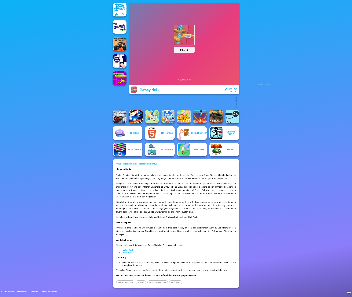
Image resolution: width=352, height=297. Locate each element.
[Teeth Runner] (168, 116)
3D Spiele (140, 282)
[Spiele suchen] (123, 14)
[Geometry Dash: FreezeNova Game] (120, 78)
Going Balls (127, 252)
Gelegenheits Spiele (130, 164)
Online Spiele (176, 282)
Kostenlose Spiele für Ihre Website (15, 292)
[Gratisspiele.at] (116, 14)
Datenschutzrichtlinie (50, 292)
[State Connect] (152, 116)
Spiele (118, 164)
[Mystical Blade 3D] (200, 116)
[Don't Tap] (120, 61)
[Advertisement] (264, 44)
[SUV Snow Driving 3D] (120, 116)
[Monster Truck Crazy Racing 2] (216, 116)
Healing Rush (127, 250)
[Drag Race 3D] (136, 116)
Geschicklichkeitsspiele (148, 164)
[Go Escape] (232, 116)
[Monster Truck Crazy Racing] (120, 44)
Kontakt (35, 292)
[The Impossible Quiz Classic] (120, 27)
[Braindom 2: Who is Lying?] (184, 116)
